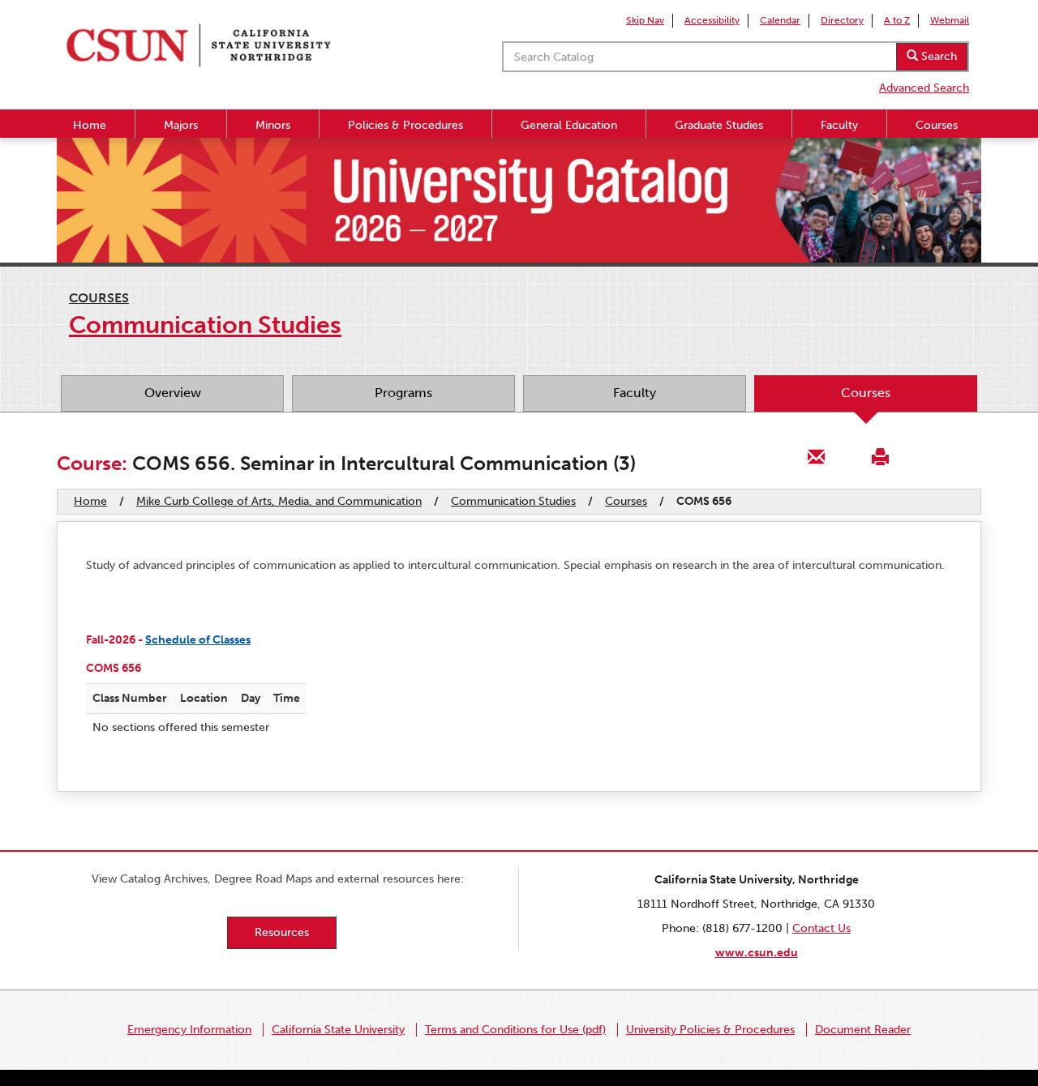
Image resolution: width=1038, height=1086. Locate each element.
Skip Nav (645, 20)
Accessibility (712, 20)
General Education (569, 125)
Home (89, 125)
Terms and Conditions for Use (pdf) (515, 1030)
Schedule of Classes (198, 640)
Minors (272, 125)
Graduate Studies (719, 125)
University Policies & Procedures (710, 1030)
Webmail (949, 20)
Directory (842, 20)
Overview (172, 392)
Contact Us (821, 928)
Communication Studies (513, 501)
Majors (181, 125)
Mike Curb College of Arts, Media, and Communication (279, 501)
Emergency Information (189, 1030)
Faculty (839, 125)
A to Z (897, 20)
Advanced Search (924, 88)
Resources (282, 932)
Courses (937, 125)
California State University (338, 1030)
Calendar (780, 20)
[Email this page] (816, 455)
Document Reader (863, 1030)
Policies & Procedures (405, 125)
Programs (403, 392)
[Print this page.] (879, 455)
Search (937, 56)
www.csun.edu (756, 953)
